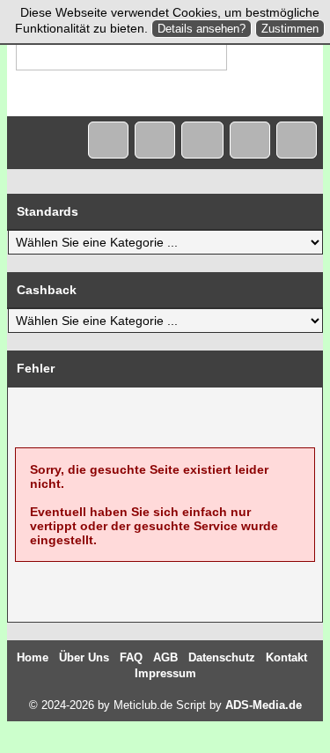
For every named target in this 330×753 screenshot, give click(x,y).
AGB (165, 657)
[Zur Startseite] (108, 140)
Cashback (47, 290)
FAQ (131, 657)
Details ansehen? (202, 28)
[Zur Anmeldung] (250, 140)
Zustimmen (290, 28)
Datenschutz (221, 657)
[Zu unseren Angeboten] (155, 140)
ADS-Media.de (263, 705)
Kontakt (286, 657)
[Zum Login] (296, 140)
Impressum (165, 673)
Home (32, 657)
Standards (47, 211)
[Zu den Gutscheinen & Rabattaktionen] (202, 140)
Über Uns (84, 657)
